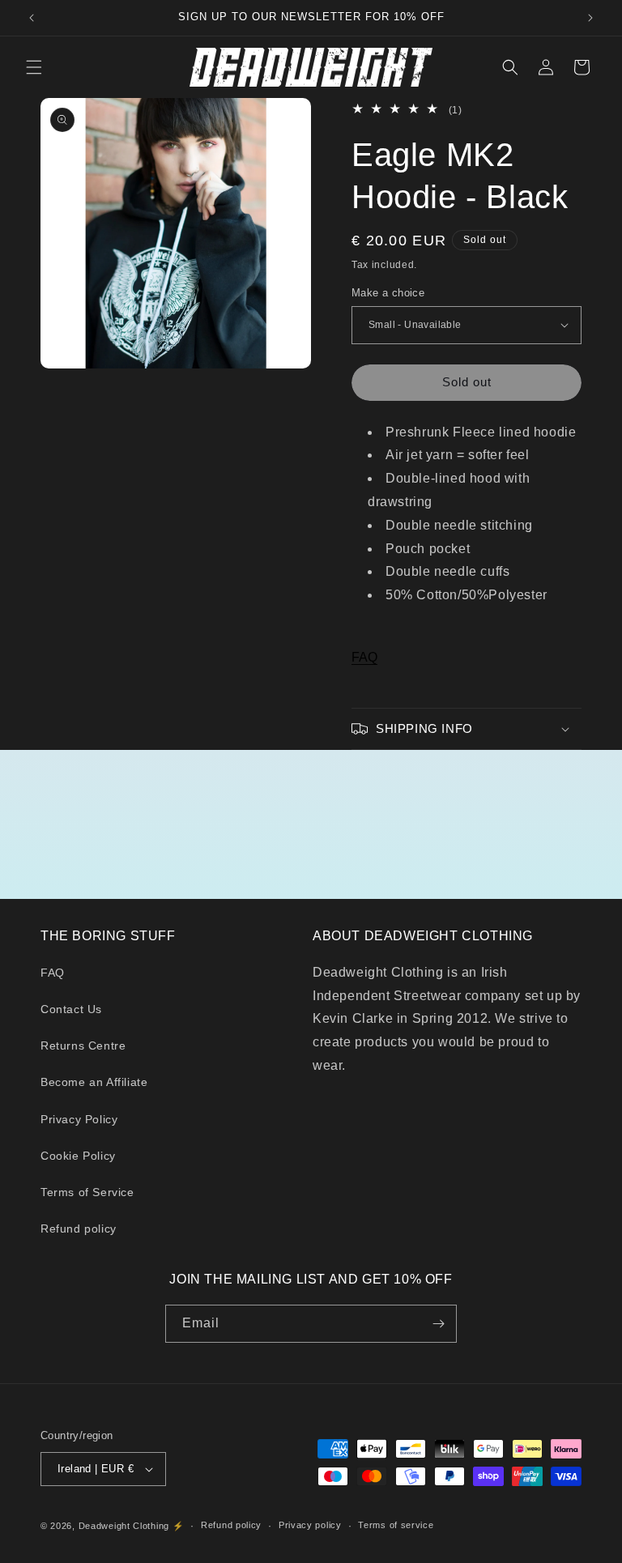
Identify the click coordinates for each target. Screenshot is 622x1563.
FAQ (364, 657)
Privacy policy (310, 1525)
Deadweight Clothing (124, 1526)
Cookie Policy (78, 1155)
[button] (34, 67)
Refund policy (78, 1228)
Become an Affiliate (93, 1081)
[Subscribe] (438, 1324)
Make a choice (387, 293)
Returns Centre (83, 1045)
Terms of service (395, 1525)
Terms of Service (87, 1192)
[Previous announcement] (31, 18)
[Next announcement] (590, 18)
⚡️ (179, 1526)
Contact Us (71, 1009)
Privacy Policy (78, 1119)
